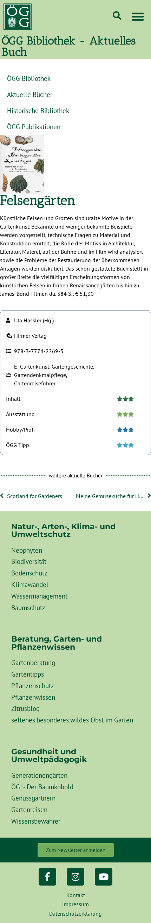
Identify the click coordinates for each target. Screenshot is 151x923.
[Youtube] (103, 877)
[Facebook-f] (47, 877)
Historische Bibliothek (38, 110)
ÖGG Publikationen (33, 126)
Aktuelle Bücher (29, 94)
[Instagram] (75, 877)
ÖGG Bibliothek (29, 78)
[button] (138, 17)
